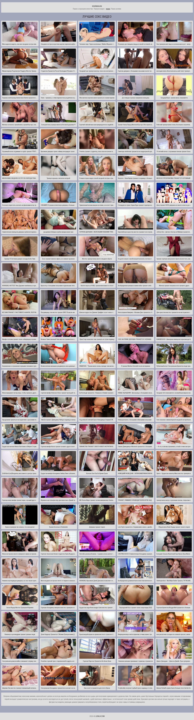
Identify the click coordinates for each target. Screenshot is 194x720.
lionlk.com (100, 716)
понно (108, 9)
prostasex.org (97, 6)
